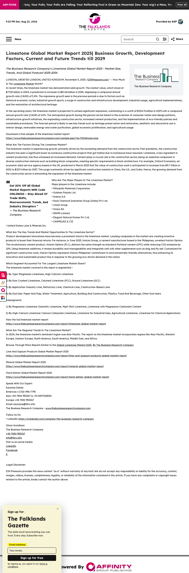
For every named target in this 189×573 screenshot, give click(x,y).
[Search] (157, 39)
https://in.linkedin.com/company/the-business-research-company (56, 418)
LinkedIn (11, 446)
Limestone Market (23, 83)
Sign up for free (32, 558)
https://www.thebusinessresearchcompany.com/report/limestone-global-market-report (56, 323)
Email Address (17, 544)
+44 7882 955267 (15, 433)
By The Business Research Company (113, 345)
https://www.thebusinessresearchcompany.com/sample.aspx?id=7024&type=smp (52, 138)
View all (181, 4)
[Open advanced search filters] (164, 39)
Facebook (12, 450)
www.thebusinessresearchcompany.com (68, 408)
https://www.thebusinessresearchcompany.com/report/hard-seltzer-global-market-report (57, 376)
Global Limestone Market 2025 (74, 345)
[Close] (57, 508)
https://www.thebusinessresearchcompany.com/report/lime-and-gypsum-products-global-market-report (66, 355)
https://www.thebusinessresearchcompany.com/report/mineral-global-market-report (55, 366)
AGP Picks (9, 4)
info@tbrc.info (14, 437)
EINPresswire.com (98, 79)
